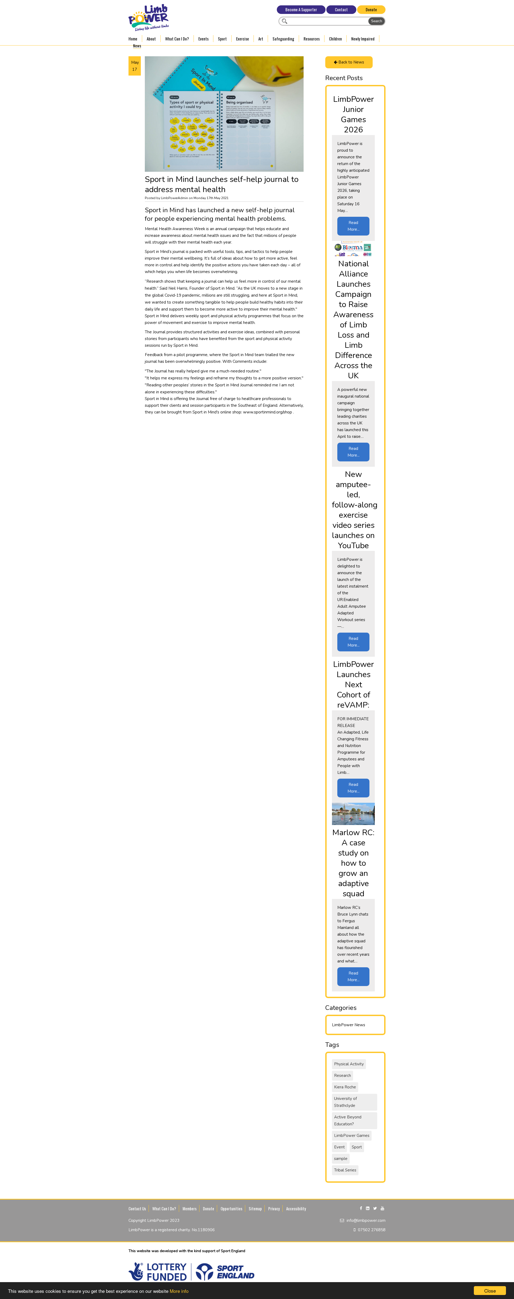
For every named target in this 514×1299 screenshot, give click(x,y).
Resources (312, 39)
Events (203, 39)
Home (132, 39)
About (151, 39)
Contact (341, 9)
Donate (371, 9)
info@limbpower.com (366, 1220)
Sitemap (255, 1208)
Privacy (274, 1208)
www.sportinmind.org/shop (268, 412)
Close (490, 1290)
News (137, 45)
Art (260, 39)
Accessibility (296, 1208)
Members (189, 1208)
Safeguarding (283, 39)
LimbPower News (348, 1025)
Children (335, 39)
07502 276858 (372, 1230)
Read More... (353, 226)
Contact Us (137, 1208)
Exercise (242, 39)
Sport (222, 39)
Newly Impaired (363, 39)
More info (179, 1290)
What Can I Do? (177, 39)
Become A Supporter (301, 9)
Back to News (350, 62)
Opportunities (231, 1208)
